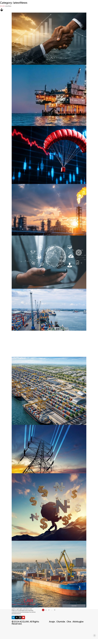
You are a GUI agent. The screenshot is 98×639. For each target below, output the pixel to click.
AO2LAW (2, 6)
